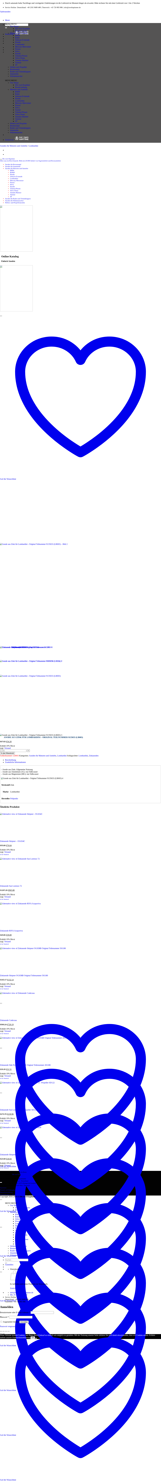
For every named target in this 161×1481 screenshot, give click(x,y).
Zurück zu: (10, 140)
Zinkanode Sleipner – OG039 (12, 1155)
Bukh (17, 38)
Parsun (18, 49)
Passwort (4, 1317)
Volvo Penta (20, 58)
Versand (7, 852)
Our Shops (14, 26)
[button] (7, 20)
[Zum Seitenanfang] (1, 1199)
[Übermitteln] (6, 27)
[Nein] (36, 1338)
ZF (16, 65)
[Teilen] (6, 1331)
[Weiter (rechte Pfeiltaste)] (4, 1333)
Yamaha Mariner (21, 60)
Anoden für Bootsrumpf (13, 164)
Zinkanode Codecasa (8, 1020)
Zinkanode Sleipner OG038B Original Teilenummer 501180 (24, 975)
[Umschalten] (1, 159)
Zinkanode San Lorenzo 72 (11, 886)
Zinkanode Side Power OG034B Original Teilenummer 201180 (25, 1065)
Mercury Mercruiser (23, 47)
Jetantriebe (14, 74)
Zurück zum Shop (17, 1288)
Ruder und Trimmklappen (20, 72)
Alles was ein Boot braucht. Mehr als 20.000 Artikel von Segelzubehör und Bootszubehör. (30, 161)
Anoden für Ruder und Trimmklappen (18, 199)
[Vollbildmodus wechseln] (4, 1331)
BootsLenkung (21, 31)
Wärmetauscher (16, 76)
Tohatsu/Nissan (21, 56)
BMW (17, 35)
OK (33, 1338)
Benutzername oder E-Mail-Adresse (15, 1312)
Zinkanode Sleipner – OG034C (12, 841)
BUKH (12, 172)
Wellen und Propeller (18, 67)
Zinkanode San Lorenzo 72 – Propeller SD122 (18, 1110)
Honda (18, 42)
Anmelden (24, 1322)
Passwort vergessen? (8, 1326)
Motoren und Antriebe (19, 33)
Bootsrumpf (14, 69)
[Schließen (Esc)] (9, 1331)
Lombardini (19, 44)
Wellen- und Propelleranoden (15, 203)
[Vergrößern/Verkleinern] (1, 1331)
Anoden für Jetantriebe (13, 166)
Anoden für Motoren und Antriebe (13, 146)
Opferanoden (5, 12)
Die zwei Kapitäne (22, 29)
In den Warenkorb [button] (4, 854)
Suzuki (18, 53)
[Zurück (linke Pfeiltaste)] (1, 1333)
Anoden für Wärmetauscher (14, 201)
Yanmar (18, 62)
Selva (17, 51)
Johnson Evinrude (22, 40)
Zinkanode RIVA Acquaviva (11, 931)
